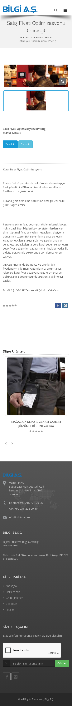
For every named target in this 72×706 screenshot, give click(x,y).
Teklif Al (10, 144)
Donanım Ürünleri (42, 37)
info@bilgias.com (19, 517)
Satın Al (25, 144)
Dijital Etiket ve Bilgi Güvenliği (21, 542)
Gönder (62, 663)
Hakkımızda (13, 592)
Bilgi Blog (11, 603)
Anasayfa (25, 37)
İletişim (10, 609)
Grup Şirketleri (14, 598)
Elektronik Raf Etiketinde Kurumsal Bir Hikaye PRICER (36, 555)
